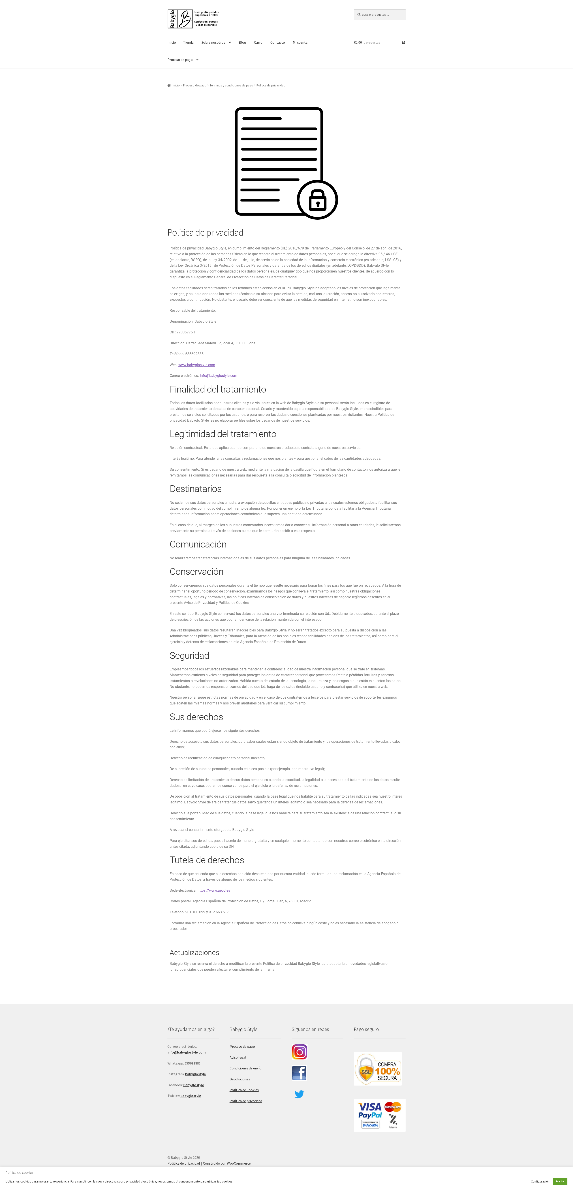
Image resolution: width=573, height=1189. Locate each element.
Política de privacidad (246, 1101)
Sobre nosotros (213, 42)
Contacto (277, 42)
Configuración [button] (540, 1181)
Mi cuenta (300, 42)
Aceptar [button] (560, 1181)
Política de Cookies (244, 1090)
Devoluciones (240, 1079)
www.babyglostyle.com (196, 365)
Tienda (188, 42)
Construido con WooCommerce (227, 1163)
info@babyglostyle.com (218, 375)
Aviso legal (238, 1057)
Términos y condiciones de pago (231, 85)
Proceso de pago (180, 59)
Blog (242, 42)
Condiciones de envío (245, 1068)
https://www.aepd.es (213, 890)
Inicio (171, 42)
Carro (258, 42)
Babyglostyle (193, 1085)
